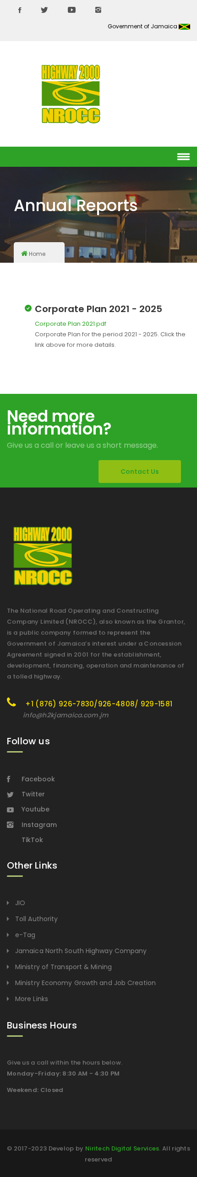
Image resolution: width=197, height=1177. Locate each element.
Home (37, 254)
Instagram (39, 824)
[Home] (71, 94)
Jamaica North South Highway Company (81, 950)
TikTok (32, 839)
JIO (20, 902)
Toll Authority (36, 918)
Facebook (38, 779)
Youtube (35, 809)
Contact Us (139, 471)
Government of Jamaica (143, 26)
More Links (31, 998)
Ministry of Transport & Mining (63, 966)
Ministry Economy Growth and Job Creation (85, 982)
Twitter (33, 794)
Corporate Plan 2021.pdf (70, 323)
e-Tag (25, 934)
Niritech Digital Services (122, 1148)
